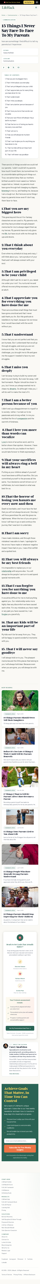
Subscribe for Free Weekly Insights (20, 1148)
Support (4, 1253)
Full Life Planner (6, 1205)
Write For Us (5, 1248)
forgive (5, 614)
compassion (22, 418)
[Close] (36, 2)
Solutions (6, 1214)
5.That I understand (12, 97)
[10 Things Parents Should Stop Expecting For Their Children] (20, 897)
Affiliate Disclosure (29, 1274)
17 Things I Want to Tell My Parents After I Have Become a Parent (19, 796)
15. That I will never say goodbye (16, 154)
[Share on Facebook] (4, 67)
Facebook (5, 1259)
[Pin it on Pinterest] (9, 67)
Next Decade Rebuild (8, 1227)
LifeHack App (6, 1199)
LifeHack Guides (6, 1182)
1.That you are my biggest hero (16, 79)
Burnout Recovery (7, 1216)
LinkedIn (4, 1262)
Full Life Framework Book (9, 1202)
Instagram (12, 1259)
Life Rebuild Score (7, 1184)
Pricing (4, 1210)
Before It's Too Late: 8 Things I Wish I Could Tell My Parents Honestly (18, 754)
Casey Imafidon (8, 53)
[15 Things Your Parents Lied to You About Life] (20, 817)
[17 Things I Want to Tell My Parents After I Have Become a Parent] (20, 777)
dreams (13, 389)
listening (5, 191)
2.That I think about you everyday (17, 83)
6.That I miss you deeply (13, 101)
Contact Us (5, 1239)
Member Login (6, 1250)
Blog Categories (7, 1245)
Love (4, 442)
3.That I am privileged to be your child (19, 86)
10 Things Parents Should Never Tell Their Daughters (19, 718)
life (6, 233)
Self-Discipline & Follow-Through (11, 1219)
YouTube (29, 1259)
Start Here (6, 1179)
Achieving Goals (6, 1193)
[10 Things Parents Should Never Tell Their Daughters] (20, 700)
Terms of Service (7, 1274)
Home (3, 15)
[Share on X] (13, 67)
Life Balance (5, 1190)
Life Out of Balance (7, 1225)
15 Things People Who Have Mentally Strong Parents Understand (17, 874)
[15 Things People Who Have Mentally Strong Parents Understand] (20, 854)
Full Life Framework (8, 1187)
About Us (4, 1237)
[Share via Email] (18, 67)
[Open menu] (36, 7)
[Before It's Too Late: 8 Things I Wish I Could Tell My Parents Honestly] (20, 736)
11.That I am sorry (11, 131)
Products (5, 1196)
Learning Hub (6, 1207)
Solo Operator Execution (9, 1230)
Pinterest (20, 1259)
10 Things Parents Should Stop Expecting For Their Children (19, 915)
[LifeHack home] (8, 7)
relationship (6, 571)
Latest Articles (6, 1242)
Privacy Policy (18, 1274)
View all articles (14, 1073)
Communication (12, 15)
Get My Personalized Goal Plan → (20, 1028)
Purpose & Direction (8, 1222)
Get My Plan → (29, 2)
